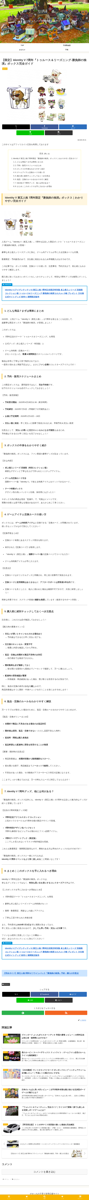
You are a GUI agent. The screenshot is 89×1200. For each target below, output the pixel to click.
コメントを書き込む (44, 1171)
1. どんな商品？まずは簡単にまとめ (29, 162)
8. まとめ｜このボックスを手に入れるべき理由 (33, 186)
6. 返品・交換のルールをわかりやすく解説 (31, 179)
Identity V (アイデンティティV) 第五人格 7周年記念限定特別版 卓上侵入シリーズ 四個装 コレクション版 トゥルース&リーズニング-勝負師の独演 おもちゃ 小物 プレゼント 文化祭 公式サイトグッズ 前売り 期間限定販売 (44, 293)
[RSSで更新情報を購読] (66, 1013)
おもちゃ (6, 984)
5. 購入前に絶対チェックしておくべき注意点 (32, 176)
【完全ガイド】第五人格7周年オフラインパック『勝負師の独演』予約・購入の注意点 (41, 973)
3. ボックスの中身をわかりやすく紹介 (30, 169)
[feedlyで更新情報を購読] (23, 1013)
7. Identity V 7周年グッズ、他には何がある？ (32, 183)
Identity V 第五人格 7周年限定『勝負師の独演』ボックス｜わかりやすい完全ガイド (45, 158)
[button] (59, 132)
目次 (41, 153)
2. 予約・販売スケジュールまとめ (28, 165)
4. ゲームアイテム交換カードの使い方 (30, 172)
